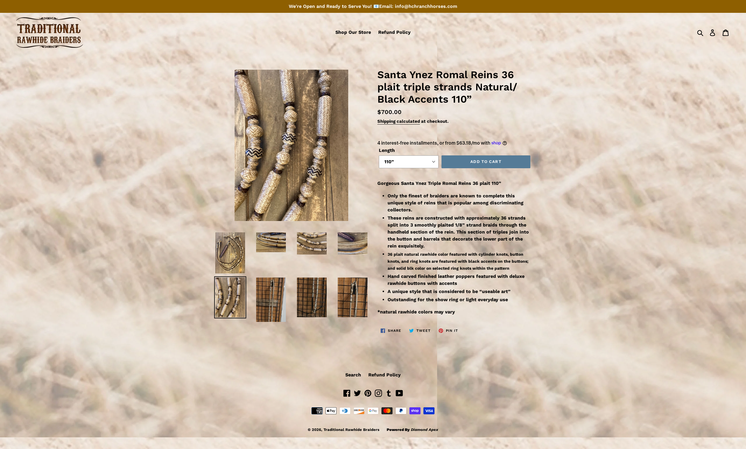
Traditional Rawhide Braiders (351, 429)
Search (353, 375)
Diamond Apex (424, 429)
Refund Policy (384, 375)
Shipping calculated (398, 121)
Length (387, 150)
